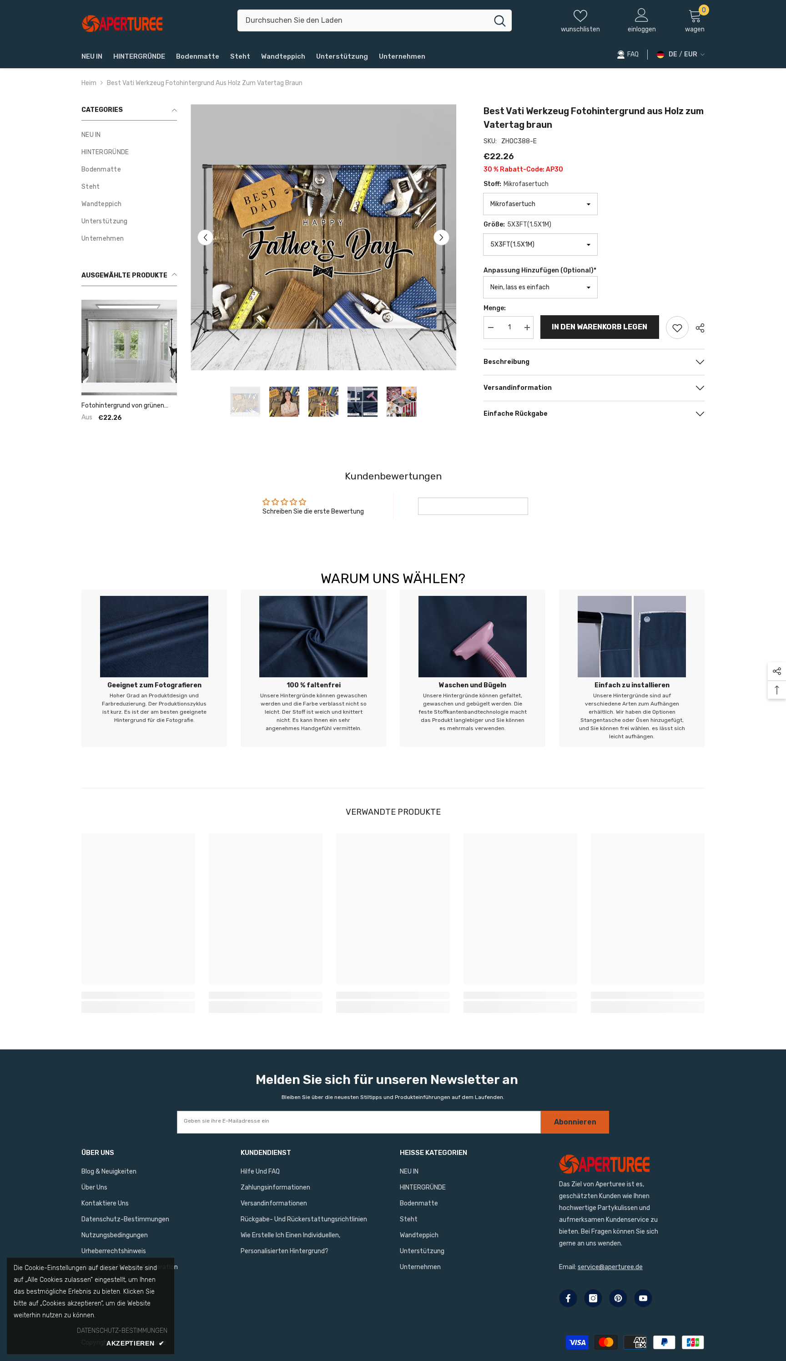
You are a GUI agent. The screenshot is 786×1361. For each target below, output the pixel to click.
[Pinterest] (618, 1298)
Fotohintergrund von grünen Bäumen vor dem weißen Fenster (122, 405)
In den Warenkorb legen (600, 327)
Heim (88, 83)
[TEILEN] (697, 328)
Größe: (517, 224)
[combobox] (362, 20)
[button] (205, 237)
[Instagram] (593, 1298)
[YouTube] (643, 1298)
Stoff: (516, 184)
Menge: (495, 308)
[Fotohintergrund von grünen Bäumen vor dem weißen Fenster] (129, 347)
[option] (324, 237)
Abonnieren (575, 1122)
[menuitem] (129, 135)
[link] (154, 668)
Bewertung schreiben (473, 506)
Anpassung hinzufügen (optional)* (540, 270)
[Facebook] (568, 1298)
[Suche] (374, 20)
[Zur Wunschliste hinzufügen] (677, 327)
